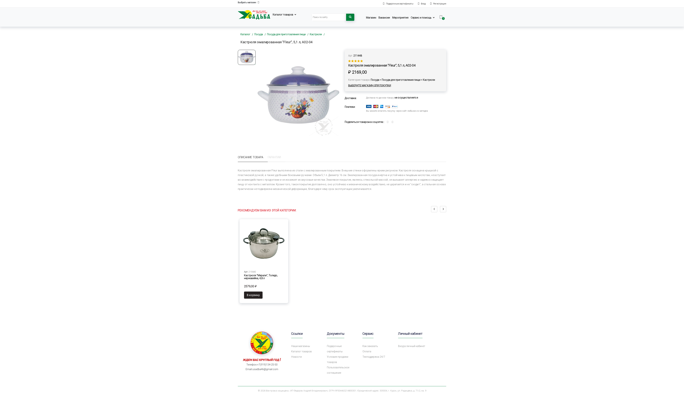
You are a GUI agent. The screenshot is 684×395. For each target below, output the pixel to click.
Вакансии (384, 17)
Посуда (258, 34)
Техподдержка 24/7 (373, 356)
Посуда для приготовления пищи (286, 34)
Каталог (245, 34)
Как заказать (370, 346)
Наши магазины (300, 346)
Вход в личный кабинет (411, 346)
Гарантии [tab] (274, 157)
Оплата (366, 351)
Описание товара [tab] (250, 157)
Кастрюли (316, 34)
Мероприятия (400, 17)
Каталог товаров (283, 14)
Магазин (371, 17)
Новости (296, 356)
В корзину (253, 295)
